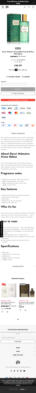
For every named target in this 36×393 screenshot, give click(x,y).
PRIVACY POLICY (13, 389)
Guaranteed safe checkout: (9, 105)
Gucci (20, 62)
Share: (3, 122)
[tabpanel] (24, 299)
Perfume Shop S (7, 7)
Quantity (4, 81)
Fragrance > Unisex (20, 300)
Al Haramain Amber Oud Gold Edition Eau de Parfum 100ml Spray (23, 304)
